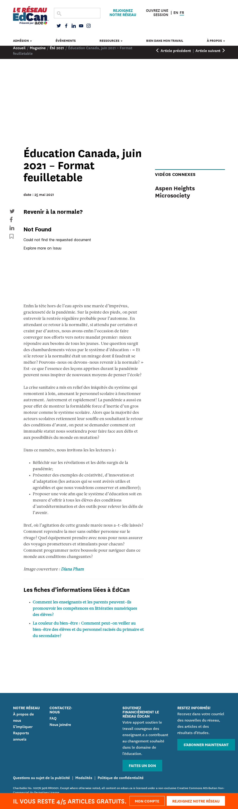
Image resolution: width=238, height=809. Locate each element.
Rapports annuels (21, 735)
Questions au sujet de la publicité (41, 777)
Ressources (109, 40)
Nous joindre (60, 724)
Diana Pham (72, 569)
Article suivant (208, 50)
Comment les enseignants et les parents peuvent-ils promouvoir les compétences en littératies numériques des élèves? (85, 608)
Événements (66, 40)
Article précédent (175, 50)
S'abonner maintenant (206, 744)
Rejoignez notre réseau (122, 12)
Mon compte (147, 801)
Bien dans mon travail (164, 40)
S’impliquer (23, 726)
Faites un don (142, 765)
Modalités (83, 777)
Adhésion (21, 40)
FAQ (53, 718)
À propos (215, 40)
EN (175, 12)
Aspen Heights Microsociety (175, 191)
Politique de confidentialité (121, 777)
